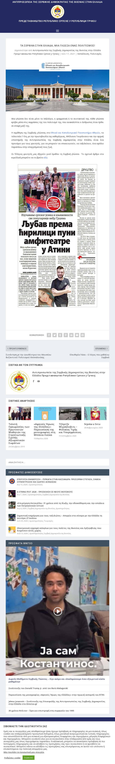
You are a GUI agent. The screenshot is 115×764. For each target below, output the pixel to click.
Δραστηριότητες (36, 484)
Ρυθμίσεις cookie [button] (12, 757)
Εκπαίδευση (83, 53)
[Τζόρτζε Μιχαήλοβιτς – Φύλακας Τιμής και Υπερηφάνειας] (70, 413)
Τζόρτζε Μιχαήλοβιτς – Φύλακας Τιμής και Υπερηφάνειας (70, 428)
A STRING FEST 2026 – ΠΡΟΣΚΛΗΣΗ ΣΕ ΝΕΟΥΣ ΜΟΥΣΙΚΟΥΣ (45, 491)
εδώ (45, 157)
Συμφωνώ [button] (28, 757)
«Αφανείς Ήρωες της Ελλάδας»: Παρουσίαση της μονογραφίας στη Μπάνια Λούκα (44, 429)
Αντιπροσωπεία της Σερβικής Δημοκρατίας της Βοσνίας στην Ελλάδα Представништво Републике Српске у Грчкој (68, 374)
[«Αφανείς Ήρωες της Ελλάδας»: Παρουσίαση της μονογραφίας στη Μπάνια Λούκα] (45, 413)
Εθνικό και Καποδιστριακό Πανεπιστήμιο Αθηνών (75, 132)
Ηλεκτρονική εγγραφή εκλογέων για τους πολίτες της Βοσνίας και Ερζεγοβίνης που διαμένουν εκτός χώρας (59, 529)
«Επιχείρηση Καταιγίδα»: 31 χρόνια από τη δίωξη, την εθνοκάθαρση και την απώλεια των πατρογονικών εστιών (60, 504)
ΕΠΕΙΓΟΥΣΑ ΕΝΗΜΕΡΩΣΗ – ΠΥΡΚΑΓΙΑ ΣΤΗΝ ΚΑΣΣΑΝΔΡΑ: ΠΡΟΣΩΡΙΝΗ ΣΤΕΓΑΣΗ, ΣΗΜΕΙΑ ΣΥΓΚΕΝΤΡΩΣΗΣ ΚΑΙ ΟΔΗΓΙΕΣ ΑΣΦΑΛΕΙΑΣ (59, 480)
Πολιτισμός (95, 53)
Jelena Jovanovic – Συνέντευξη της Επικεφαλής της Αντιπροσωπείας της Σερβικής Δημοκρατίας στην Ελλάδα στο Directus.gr (57, 702)
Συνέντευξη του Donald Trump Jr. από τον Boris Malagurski (38, 688)
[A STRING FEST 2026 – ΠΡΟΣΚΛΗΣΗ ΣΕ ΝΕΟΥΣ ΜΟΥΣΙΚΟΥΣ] (12, 493)
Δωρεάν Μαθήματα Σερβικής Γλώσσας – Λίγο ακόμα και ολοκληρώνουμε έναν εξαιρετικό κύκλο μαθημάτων (57, 680)
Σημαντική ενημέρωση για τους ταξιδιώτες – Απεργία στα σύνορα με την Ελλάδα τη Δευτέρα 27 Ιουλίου (59, 516)
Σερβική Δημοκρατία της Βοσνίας (55, 494)
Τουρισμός (48, 521)
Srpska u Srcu (92, 424)
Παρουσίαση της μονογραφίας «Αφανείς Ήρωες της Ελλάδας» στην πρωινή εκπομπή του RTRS (56, 695)
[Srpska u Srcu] (95, 413)
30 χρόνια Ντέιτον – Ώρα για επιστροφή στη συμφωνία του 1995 (41, 710)
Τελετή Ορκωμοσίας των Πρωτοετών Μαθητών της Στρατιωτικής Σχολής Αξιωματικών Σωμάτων (19, 433)
